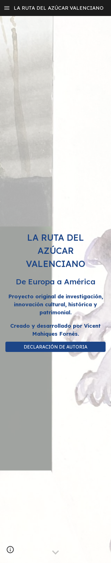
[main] (55, 284)
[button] (7, 8)
